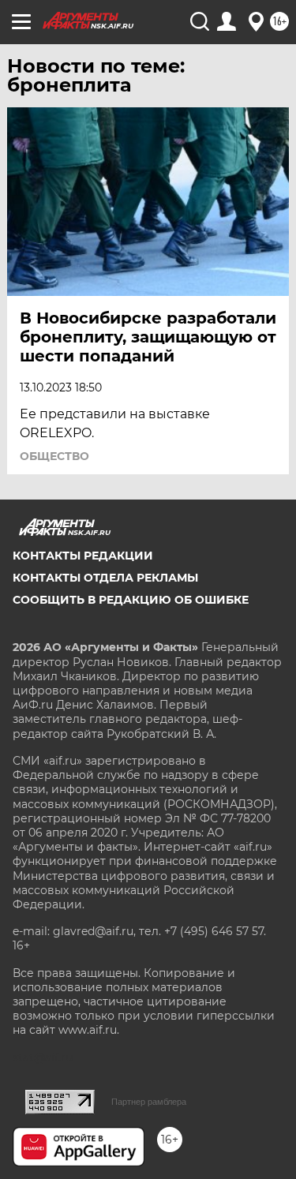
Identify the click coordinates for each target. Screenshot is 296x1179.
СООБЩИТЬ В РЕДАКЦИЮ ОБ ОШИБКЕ (131, 600)
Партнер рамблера (148, 1101)
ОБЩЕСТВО (54, 456)
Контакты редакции (83, 555)
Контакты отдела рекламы (105, 578)
